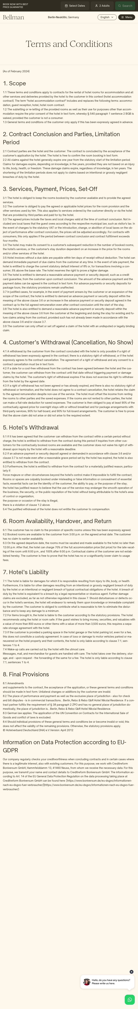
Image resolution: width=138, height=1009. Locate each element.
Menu (128, 17)
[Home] (13, 17)
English (105, 17)
